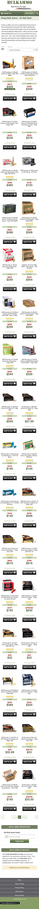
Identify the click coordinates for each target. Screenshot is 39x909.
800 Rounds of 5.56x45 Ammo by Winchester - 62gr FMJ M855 (29, 219)
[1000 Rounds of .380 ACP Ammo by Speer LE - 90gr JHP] (10, 398)
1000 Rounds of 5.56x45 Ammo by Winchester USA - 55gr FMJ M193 (10, 172)
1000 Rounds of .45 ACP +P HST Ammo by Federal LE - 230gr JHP (29, 502)
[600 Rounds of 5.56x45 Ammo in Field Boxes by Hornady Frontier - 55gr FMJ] (29, 112)
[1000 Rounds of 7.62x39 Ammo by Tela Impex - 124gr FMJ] (10, 350)
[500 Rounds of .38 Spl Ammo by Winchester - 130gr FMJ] (10, 256)
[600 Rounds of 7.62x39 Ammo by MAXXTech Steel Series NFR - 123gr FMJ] (29, 350)
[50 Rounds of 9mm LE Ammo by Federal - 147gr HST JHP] (29, 728)
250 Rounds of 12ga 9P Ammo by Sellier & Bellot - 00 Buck (29, 455)
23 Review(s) (29, 462)
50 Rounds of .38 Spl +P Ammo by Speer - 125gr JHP (29, 644)
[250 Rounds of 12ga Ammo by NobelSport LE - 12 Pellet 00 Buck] (10, 492)
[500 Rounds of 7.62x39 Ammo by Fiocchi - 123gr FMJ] (29, 681)
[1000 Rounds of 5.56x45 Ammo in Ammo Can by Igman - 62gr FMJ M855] (10, 209)
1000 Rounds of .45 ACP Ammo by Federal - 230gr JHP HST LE (29, 550)
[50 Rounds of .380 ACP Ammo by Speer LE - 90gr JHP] (29, 398)
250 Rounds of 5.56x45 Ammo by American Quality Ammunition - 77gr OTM (10, 786)
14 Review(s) (10, 178)
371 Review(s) (9, 80)
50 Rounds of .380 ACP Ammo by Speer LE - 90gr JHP (29, 408)
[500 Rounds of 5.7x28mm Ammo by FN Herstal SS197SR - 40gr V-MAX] (10, 303)
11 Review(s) (10, 651)
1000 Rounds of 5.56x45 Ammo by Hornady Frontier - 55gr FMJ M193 (29, 73)
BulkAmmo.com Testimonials (19, 868)
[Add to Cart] (10, 98)
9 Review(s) (10, 367)
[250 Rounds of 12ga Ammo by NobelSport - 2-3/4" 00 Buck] (10, 445)
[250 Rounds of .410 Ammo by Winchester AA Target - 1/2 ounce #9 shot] (10, 587)
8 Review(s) (29, 792)
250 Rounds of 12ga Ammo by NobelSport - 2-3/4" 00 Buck (10, 455)
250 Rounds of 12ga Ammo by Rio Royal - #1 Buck (29, 171)
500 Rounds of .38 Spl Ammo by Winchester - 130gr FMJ (9, 266)
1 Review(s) (10, 414)
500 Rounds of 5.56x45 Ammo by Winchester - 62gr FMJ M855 (29, 313)
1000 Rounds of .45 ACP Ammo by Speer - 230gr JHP (29, 597)
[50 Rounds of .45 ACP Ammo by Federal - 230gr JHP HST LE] (10, 634)
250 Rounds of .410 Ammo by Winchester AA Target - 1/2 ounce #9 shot (9, 597)
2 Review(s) (29, 273)
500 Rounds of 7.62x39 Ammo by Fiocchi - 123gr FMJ (29, 691)
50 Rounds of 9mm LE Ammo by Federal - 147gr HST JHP (29, 739)
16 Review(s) (10, 509)
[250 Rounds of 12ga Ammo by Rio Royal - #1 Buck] (29, 161)
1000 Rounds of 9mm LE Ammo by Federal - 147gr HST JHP (10, 550)
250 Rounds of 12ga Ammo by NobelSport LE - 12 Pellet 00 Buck (9, 502)
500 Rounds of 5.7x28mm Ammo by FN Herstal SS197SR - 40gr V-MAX (10, 313)
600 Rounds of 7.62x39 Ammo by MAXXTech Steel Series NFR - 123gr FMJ (29, 361)
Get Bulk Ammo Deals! (12, 832)
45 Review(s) (29, 80)
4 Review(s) (29, 225)
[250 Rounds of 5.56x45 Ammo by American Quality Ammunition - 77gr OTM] (10, 776)
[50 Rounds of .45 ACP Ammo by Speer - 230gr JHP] (29, 776)
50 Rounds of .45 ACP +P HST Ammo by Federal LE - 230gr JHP (10, 739)
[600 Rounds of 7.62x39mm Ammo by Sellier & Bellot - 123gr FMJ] (10, 681)
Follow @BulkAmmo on (9, 903)
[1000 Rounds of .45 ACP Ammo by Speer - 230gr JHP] (29, 587)
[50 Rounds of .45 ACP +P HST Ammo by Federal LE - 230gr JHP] (10, 728)
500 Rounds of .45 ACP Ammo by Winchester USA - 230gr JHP (10, 123)
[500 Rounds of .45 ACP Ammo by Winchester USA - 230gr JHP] (10, 112)
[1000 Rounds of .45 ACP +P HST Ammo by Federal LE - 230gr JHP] (29, 492)
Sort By (10, 47)
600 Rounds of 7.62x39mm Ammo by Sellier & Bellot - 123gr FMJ (9, 691)
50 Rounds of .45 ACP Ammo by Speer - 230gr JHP (29, 786)
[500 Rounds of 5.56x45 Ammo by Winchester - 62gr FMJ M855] (29, 303)
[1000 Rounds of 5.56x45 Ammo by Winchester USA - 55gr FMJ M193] (10, 161)
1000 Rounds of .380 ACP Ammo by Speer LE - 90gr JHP (9, 408)
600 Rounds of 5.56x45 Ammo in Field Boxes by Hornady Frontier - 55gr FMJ (29, 124)
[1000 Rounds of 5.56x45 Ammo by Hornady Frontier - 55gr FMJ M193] (29, 63)
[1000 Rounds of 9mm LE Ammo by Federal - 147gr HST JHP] (10, 539)
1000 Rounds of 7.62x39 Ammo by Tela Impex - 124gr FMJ (10, 361)
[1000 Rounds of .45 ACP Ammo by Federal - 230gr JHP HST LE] (29, 539)
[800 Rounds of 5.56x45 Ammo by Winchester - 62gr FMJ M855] (29, 209)
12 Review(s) (10, 745)
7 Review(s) (10, 698)
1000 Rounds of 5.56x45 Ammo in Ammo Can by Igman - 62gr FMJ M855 (10, 219)
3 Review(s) (29, 651)
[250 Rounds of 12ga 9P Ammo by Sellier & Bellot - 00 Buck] (29, 445)
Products (7, 13)
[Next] (36, 817)
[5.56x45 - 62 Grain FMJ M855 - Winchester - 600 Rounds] (29, 256)
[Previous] (2, 817)
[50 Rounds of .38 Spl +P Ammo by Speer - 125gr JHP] (29, 634)
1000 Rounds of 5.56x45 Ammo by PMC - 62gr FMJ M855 (9, 73)
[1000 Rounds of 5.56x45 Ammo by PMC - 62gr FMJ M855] (10, 63)
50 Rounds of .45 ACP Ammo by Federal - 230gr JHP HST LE (10, 644)
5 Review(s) (10, 556)
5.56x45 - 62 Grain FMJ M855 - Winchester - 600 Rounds (29, 266)
